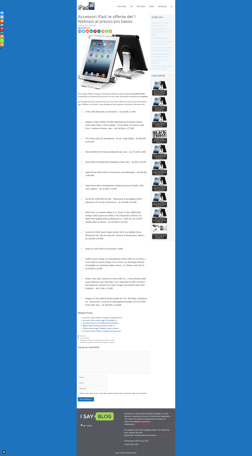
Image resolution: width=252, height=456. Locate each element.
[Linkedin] (91, 31)
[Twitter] (83, 31)
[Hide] (1, 48)
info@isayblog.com (142, 424)
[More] (110, 31)
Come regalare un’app (160, 38)
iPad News (121, 6)
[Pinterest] (95, 31)
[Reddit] (87, 31)
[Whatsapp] (106, 31)
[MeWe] (99, 31)
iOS (131, 6)
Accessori (83, 336)
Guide (151, 6)
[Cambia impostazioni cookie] (4, 452)
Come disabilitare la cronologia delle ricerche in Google (161, 31)
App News (141, 6)
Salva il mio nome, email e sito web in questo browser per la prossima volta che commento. (113, 393)
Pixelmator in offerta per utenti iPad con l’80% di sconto (97, 340)
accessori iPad (84, 338)
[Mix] (102, 31)
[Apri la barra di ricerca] (171, 6)
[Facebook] (79, 31)
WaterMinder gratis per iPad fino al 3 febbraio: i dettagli (97, 342)
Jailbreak (162, 6)
